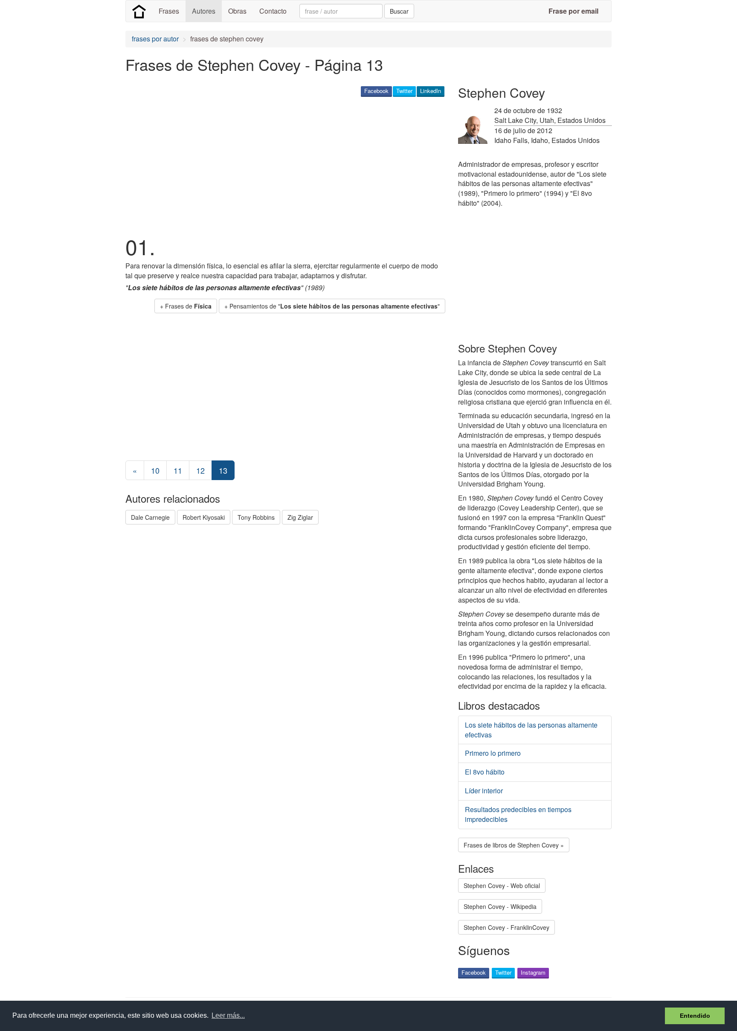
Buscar (399, 11)
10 (155, 470)
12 (200, 470)
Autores (203, 11)
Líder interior (484, 790)
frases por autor (155, 39)
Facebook (376, 91)
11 (178, 470)
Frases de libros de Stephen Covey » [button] (514, 845)
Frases (169, 11)
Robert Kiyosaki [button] (204, 517)
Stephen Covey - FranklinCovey (506, 927)
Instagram (533, 972)
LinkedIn (430, 91)
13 (223, 470)
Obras (237, 11)
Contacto (273, 11)
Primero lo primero (493, 753)
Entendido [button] (695, 1015)
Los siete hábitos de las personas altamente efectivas (531, 730)
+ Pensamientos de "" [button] (332, 306)
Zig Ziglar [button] (300, 517)
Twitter (404, 91)
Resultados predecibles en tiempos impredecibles (518, 814)
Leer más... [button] (228, 1015)
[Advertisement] (280, 164)
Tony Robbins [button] (256, 517)
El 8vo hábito (485, 772)
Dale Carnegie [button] (150, 517)
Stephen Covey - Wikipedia (500, 906)
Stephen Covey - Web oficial (502, 885)
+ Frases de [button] (186, 306)
